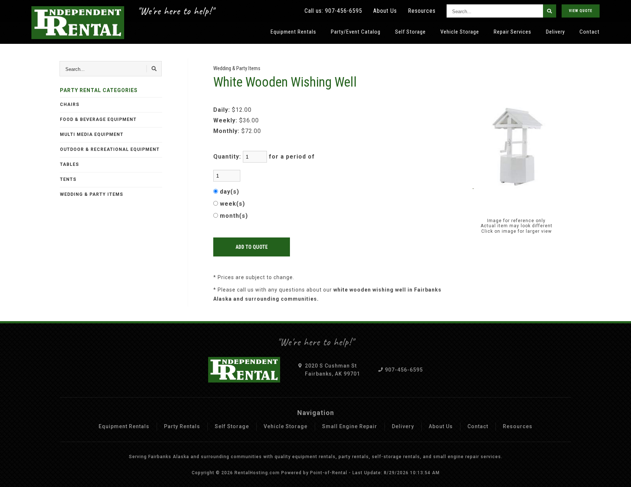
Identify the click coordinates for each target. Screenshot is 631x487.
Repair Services (512, 31)
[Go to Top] (617, 474)
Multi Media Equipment (91, 134)
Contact (590, 31)
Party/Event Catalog (355, 31)
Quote (580, 11)
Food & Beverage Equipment (98, 119)
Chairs (69, 104)
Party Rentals (182, 426)
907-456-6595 (343, 10)
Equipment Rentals (293, 31)
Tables (69, 164)
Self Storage (410, 31)
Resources (422, 10)
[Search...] (549, 11)
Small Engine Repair (349, 426)
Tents (68, 179)
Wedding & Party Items (91, 194)
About (385, 10)
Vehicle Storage (459, 31)
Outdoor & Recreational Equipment (110, 149)
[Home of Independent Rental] (77, 22)
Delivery (555, 31)
